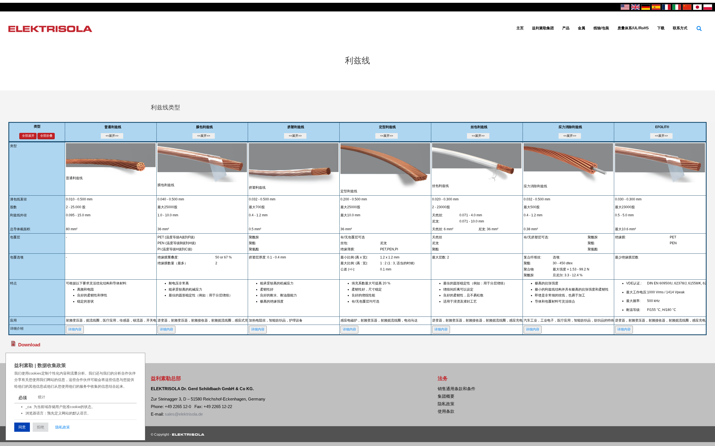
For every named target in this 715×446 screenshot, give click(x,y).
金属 (581, 28)
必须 (22, 397)
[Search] (699, 29)
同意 (22, 427)
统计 (41, 397)
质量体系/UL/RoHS (633, 28)
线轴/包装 (601, 28)
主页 (520, 28)
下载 (660, 28)
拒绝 (40, 427)
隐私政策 (62, 427)
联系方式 (680, 28)
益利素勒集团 (543, 28)
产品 (565, 28)
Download (29, 344)
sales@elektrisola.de (184, 414)
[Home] (52, 28)
